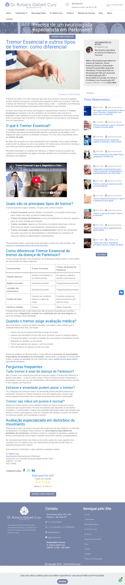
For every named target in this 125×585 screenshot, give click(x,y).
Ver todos (101, 254)
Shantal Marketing (71, 564)
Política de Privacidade (93, 559)
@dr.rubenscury (54, 537)
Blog (101, 13)
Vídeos (109, 13)
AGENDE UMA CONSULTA (62, 36)
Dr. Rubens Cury (56, 13)
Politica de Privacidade (93, 575)
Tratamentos (20, 13)
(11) (112, 5)
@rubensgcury (54, 532)
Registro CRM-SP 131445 (96, 83)
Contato (9, 19)
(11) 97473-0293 (54, 522)
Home (8, 13)
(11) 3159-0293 (55, 527)
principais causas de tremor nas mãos (32, 245)
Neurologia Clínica (38, 13)
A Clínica (70, 13)
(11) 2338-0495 (68, 527)
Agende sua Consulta (86, 13)
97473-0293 (118, 5)
